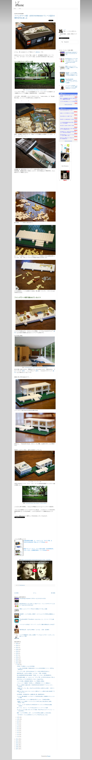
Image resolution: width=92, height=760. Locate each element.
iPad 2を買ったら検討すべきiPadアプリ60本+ (67, 125)
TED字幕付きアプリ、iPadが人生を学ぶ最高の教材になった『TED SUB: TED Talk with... (68, 132)
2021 (17, 647)
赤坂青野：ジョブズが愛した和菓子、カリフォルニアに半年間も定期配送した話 (71, 74)
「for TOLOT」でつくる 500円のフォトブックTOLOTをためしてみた (32, 714)
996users (75, 114)
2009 (17, 744)
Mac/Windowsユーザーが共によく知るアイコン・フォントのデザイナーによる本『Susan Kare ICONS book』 (71, 61)
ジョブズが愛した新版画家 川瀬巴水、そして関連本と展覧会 (30, 681)
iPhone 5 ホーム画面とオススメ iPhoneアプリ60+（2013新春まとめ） (67, 138)
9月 (18, 721)
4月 (18, 730)
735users (75, 124)
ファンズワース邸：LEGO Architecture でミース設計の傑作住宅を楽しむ (33, 671)
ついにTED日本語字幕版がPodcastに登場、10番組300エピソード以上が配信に (68, 123)
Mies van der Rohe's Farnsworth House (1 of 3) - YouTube (36, 559)
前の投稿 (53, 592)
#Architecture (22, 585)
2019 (17, 651)
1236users (75, 111)
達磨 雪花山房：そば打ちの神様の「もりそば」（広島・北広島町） (35, 629)
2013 (17, 662)
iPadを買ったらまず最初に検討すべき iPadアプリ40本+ (68, 119)
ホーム (34, 592)
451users (75, 136)
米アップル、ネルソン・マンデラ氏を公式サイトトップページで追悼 (32, 707)
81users (76, 103)
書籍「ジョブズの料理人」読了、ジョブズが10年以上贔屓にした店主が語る (34, 712)
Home (15, 8)
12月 (18, 664)
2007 (17, 748)
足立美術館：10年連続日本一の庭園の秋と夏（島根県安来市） (31, 694)
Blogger (48, 756)
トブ (64, 29)
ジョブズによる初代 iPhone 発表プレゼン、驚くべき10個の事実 (68, 95)
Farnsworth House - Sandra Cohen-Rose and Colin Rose (36, 367)
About (20, 8)
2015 (17, 659)
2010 (17, 742)
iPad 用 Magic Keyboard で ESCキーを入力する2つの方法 (33, 598)
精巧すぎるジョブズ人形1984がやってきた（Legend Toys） (30, 679)
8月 (18, 723)
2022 (17, 645)
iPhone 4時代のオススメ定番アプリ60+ (66, 116)
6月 (18, 726)
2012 (17, 739)
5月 (18, 728)
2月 (18, 734)
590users (75, 130)
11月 (18, 717)
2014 (17, 661)
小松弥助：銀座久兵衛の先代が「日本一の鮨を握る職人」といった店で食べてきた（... (68, 129)
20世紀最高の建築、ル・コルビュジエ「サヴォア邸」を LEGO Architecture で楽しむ (36, 677)
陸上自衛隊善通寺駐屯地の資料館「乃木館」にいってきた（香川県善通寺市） (34, 675)
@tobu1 (38, 52)
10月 (18, 719)
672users (75, 127)
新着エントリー (63, 93)
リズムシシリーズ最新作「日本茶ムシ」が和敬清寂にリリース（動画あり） (34, 683)
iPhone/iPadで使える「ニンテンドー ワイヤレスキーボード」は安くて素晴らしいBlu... (68, 135)
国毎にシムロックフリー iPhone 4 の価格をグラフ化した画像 (33, 608)
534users (75, 133)
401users (75, 139)
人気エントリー (63, 108)
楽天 (23, 370)
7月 (18, 725)
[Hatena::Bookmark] (68, 105)
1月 (18, 736)
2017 (17, 655)
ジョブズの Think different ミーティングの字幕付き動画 (68, 101)
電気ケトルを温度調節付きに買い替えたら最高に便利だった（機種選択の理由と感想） (68, 99)
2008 (17, 746)
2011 (17, 741)
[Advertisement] (51, 4)
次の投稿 (16, 592)
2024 (17, 643)
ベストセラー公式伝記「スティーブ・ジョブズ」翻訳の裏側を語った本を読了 (37, 624)
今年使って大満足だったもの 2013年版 (25, 666)
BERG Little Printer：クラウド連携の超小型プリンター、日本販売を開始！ (33, 699)
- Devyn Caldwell (36, 89)
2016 (17, 657)
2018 (17, 653)
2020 (17, 649)
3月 (18, 732)
